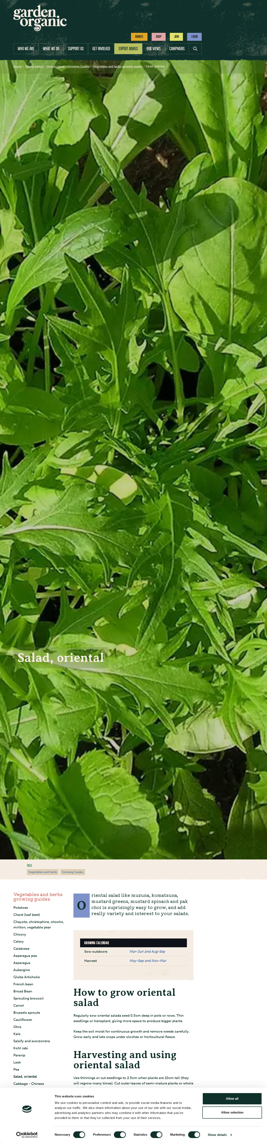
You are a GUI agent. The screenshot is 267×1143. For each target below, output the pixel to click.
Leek (17, 1062)
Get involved (101, 48)
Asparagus (21, 962)
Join (176, 36)
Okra (17, 1026)
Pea (16, 1069)
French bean (23, 984)
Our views (154, 48)
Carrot (18, 1005)
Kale (16, 1034)
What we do (51, 48)
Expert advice (128, 48)
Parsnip (19, 1055)
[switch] (120, 1134)
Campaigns (177, 48)
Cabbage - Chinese (28, 1084)
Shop (158, 36)
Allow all (232, 1098)
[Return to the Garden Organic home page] (40, 30)
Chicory (19, 934)
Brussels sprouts (26, 1012)
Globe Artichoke (26, 977)
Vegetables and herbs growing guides (38, 896)
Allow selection (232, 1112)
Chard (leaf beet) (26, 914)
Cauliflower (22, 1019)
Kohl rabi (20, 1048)
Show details (217, 1135)
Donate (139, 36)
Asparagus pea (25, 955)
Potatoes (20, 907)
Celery (18, 941)
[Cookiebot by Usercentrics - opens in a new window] (27, 1135)
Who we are (26, 48)
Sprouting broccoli (28, 998)
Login (194, 36)
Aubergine (21, 970)
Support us (76, 48)
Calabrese (21, 948)
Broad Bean (22, 991)
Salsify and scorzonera (31, 1041)
